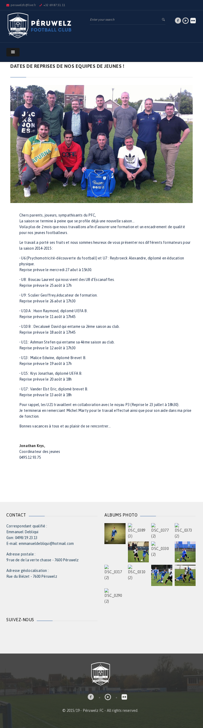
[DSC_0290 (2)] (115, 596)
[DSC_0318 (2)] (185, 551)
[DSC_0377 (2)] (161, 530)
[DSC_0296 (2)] (185, 575)
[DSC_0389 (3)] (138, 530)
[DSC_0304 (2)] (161, 575)
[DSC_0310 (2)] (138, 572)
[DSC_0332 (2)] (138, 551)
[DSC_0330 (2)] (161, 549)
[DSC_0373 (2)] (185, 530)
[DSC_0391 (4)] (115, 533)
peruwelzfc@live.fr (23, 5)
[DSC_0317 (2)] (115, 572)
